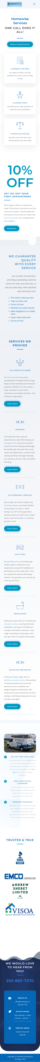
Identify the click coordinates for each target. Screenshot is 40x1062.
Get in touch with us (12, 218)
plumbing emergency (12, 505)
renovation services (11, 624)
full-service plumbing (15, 377)
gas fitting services (14, 561)
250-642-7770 (22, 1005)
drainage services (10, 443)
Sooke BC (22, 1035)
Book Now (11, 228)
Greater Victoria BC (22, 1032)
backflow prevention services (14, 680)
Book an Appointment (20, 44)
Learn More (12, 404)
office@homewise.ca (22, 1002)
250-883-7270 (20, 980)
